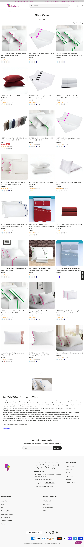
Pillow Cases (9, 11)
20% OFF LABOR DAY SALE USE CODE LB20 (20, 1)
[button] (49, 5)
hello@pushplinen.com (46, 486)
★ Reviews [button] (82, 275)
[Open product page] (14, 38)
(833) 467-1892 (47, 479)
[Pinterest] (57, 532)
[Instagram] (53, 532)
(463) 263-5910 (49, 483)
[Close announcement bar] (82, 1)
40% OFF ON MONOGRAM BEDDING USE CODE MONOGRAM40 (62, 1)
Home (2, 11)
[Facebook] (46, 532)
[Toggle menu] (2, 6)
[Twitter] (50, 533)
